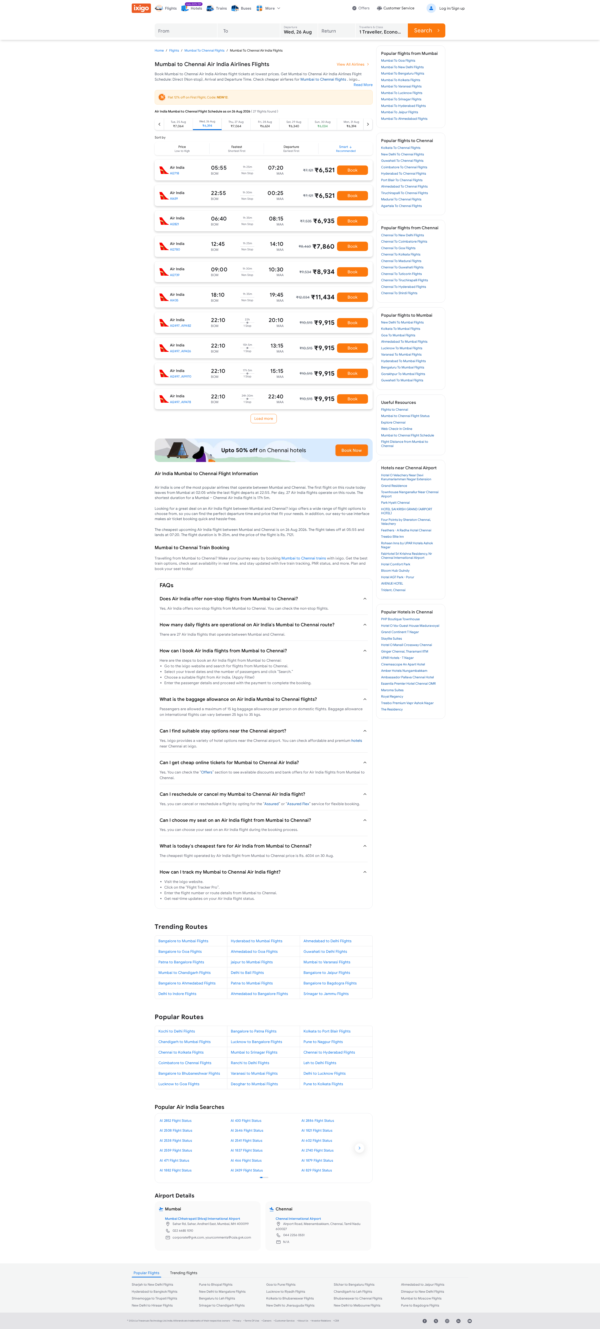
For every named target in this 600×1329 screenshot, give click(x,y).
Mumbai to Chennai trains (303, 558)
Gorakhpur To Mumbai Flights (403, 374)
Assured (271, 804)
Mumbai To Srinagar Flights (401, 99)
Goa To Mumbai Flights (398, 335)
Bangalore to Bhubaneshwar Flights (189, 1073)
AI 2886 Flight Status (317, 1121)
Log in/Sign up (452, 8)
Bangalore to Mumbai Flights (183, 941)
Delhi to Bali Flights (247, 972)
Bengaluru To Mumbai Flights (402, 367)
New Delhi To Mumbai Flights (402, 322)
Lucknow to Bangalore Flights (256, 1042)
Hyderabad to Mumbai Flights (256, 941)
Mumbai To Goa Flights (398, 60)
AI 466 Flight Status (246, 1160)
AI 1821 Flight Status (316, 1130)
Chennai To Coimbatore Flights (404, 241)
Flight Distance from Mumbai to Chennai (404, 444)
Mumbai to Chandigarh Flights (184, 972)
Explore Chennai (393, 422)
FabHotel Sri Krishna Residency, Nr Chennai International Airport (406, 556)
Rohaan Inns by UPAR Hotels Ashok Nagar (407, 545)
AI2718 (174, 173)
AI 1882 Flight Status (175, 1170)
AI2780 (175, 249)
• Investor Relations (321, 1320)
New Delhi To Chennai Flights (402, 154)
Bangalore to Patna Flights (254, 1031)
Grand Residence (394, 486)
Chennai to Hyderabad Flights (329, 1052)
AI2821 (174, 224)
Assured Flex (298, 804)
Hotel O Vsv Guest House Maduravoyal (410, 625)
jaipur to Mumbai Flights (252, 962)
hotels (356, 740)
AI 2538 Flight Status (176, 1140)
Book (352, 170)
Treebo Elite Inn (392, 536)
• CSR (336, 1320)
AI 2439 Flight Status (247, 1170)
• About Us (302, 1320)
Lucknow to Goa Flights (178, 1084)
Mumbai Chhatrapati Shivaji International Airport (202, 1218)
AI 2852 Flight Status (175, 1121)
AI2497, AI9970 (180, 376)
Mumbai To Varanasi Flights (401, 86)
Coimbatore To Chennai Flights (404, 167)
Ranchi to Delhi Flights (250, 1063)
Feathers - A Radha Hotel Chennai (406, 530)
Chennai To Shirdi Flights (399, 293)
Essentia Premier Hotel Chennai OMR (408, 683)
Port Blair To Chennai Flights (402, 180)
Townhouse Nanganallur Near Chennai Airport (410, 494)
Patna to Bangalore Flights (181, 962)
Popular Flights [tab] (146, 1273)
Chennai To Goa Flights (398, 248)
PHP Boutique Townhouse (400, 619)
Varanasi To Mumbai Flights (401, 354)
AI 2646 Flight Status (247, 1130)
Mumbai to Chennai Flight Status (405, 416)
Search (423, 30)
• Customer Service (284, 1320)
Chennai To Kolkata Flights (400, 254)
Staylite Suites (391, 638)
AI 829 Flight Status (316, 1170)
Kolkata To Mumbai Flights (400, 328)
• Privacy (236, 1320)
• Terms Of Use (251, 1320)
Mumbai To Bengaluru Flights (402, 73)
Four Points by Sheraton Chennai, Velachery (406, 522)
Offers (206, 772)
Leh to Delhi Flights (320, 1063)
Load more (263, 418)
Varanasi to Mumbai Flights (254, 1073)
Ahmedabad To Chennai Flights (404, 186)
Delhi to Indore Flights (177, 993)
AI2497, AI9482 (180, 325)
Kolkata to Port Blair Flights (327, 1031)
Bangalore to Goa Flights (180, 951)
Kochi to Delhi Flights (176, 1031)
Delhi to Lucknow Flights (325, 1073)
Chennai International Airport (298, 1218)
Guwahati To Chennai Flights (402, 160)
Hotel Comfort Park (395, 564)
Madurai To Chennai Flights (401, 199)
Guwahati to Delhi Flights (325, 951)
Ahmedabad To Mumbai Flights (404, 341)
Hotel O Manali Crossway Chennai (406, 645)
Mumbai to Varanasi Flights (327, 962)
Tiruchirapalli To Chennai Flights (404, 193)
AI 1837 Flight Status (246, 1150)
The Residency (392, 709)
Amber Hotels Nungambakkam (404, 670)
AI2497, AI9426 (180, 351)
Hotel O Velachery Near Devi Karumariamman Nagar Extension (406, 477)
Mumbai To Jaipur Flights (399, 112)
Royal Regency (392, 696)
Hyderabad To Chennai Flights (403, 173)
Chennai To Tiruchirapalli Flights (404, 280)
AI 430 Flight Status (246, 1121)
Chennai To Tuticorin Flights (401, 274)
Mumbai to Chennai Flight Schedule (407, 435)
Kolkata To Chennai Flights (400, 148)
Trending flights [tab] (183, 1273)
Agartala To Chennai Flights (401, 206)
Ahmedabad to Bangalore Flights (259, 993)
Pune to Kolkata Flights (323, 1084)
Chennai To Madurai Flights (401, 261)
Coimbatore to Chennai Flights (184, 1063)
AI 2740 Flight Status (317, 1150)
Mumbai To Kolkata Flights (400, 80)
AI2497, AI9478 (180, 402)
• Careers (266, 1320)
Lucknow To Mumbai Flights (401, 348)
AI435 (174, 300)
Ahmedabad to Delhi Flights (328, 941)
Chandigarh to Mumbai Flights (184, 1042)
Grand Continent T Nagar (400, 632)
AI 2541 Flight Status (246, 1140)
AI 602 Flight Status (316, 1140)
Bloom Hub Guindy (395, 570)
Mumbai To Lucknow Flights (401, 93)
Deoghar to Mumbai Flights (254, 1084)
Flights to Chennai (394, 409)
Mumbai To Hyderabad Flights (403, 106)
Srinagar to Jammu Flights (326, 993)
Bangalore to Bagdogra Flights (330, 983)
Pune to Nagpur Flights (323, 1042)
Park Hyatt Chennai (395, 502)
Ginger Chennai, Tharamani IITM (404, 651)
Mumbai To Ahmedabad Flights (404, 118)
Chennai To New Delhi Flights (402, 235)
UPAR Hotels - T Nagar (397, 658)
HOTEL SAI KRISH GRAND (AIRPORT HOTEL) (406, 511)
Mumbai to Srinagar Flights (254, 1052)
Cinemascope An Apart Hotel (403, 664)
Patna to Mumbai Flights (252, 983)
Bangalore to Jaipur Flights (327, 972)
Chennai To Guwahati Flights (402, 267)
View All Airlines (350, 64)
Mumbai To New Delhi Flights (402, 67)
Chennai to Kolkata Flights (181, 1052)
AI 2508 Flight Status (176, 1130)
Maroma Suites (392, 690)
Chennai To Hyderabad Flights (403, 287)
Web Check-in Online (396, 429)
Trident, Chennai (393, 590)
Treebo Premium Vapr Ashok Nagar (407, 703)
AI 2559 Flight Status (176, 1150)
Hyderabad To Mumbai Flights (403, 361)
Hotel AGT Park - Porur (397, 577)
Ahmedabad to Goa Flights (254, 951)
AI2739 (175, 275)
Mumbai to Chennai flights (323, 79)
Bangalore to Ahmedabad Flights (187, 983)
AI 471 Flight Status (174, 1160)
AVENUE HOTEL (392, 583)
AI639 (174, 198)
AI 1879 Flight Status (317, 1160)
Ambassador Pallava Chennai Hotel (407, 677)
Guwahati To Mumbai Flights (402, 380)
